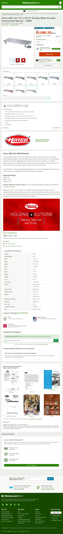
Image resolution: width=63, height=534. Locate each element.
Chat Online (55, 518)
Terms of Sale (5, 528)
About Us (37, 512)
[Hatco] (18, 140)
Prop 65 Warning (23, 313)
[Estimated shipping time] (27, 106)
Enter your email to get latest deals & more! (17, 478)
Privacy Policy (45, 344)
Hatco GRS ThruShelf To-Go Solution (13, 246)
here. (13, 186)
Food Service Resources (24, 519)
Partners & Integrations (7, 521)
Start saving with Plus (19, 489)
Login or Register (31, 465)
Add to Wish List (48, 65)
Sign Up (50, 478)
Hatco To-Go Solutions (10, 233)
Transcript (10, 235)
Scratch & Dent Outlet (23, 513)
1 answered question (14, 24)
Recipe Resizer (5, 519)
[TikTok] (15, 504)
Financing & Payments (40, 517)
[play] (31, 214)
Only (37, 30)
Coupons (20, 517)
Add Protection (56, 48)
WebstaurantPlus (5, 512)
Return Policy (38, 523)
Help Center (56, 512)
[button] (12, 60)
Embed (15, 235)
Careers (37, 515)
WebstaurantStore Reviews (24, 521)
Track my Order (56, 515)
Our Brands (38, 513)
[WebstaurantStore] (21, 496)
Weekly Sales (21, 515)
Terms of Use (38, 344)
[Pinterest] (19, 504)
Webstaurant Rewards (7, 513)
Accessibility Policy (29, 528)
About (5, 235)
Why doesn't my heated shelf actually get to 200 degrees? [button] (21, 353)
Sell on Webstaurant (40, 521)
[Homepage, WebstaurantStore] (31, 3)
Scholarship (38, 519)
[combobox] (31, 7)
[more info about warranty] (40, 50)
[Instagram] (3, 504)
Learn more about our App (47, 489)
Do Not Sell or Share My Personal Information (45, 528)
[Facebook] (11, 504)
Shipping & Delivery (56, 520)
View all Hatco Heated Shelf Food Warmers (42, 140)
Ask (56, 340)
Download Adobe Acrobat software (35, 418)
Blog (19, 512)
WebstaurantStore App (7, 515)
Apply (58, 60)
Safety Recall (21, 523)
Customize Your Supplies (7, 517)
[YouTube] (7, 504)
